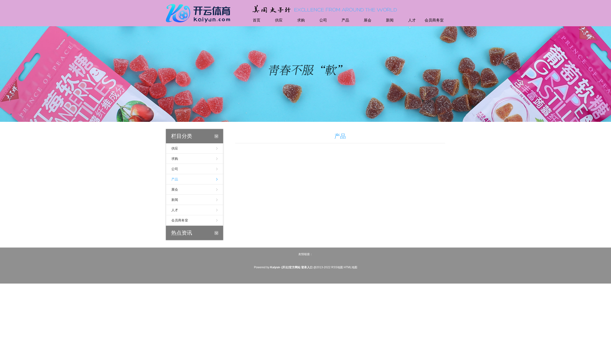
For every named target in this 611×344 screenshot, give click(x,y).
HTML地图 (350, 267)
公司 (323, 20)
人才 (412, 20)
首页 (256, 20)
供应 (279, 20)
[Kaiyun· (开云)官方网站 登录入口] (199, 12)
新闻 (390, 20)
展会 (367, 20)
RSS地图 (337, 267)
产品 (345, 20)
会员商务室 (434, 20)
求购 (301, 20)
